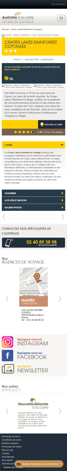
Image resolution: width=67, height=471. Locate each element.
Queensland (47, 59)
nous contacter (12, 69)
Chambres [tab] (10, 193)
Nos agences (58, 4)
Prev (4, 216)
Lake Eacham (31, 59)
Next (63, 216)
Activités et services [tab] (15, 200)
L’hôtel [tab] (8, 145)
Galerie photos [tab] (13, 207)
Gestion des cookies (13, 467)
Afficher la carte (53, 124)
